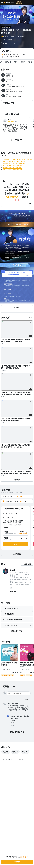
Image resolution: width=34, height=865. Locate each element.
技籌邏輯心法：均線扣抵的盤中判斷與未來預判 (17, 159)
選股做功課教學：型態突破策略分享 (14, 161)
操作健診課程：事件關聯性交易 (12, 170)
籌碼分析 (15, 752)
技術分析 (25, 752)
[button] (2, 2)
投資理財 (8, 27)
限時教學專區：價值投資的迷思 (12, 168)
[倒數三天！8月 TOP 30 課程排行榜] (19, 2)
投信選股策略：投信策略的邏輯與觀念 (15, 163)
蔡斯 (2, 667)
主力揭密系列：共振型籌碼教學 (12, 165)
